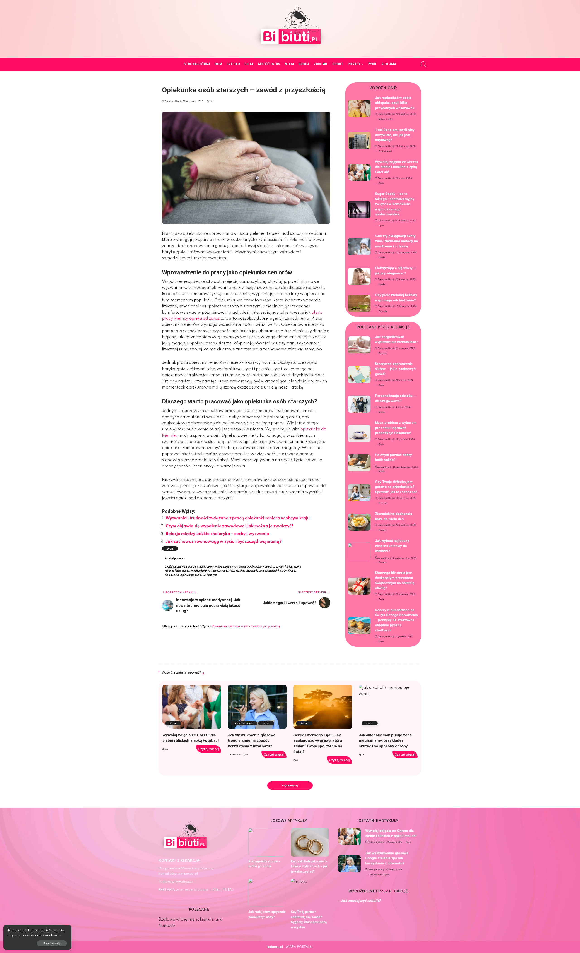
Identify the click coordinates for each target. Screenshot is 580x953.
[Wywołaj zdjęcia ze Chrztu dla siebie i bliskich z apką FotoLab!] (359, 172)
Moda (382, 412)
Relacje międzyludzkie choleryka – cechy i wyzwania (217, 534)
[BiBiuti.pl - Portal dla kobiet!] (290, 29)
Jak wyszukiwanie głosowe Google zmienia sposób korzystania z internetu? (252, 740)
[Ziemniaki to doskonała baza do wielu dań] (359, 522)
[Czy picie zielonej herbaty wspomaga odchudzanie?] (359, 303)
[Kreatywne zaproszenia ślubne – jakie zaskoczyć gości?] (359, 374)
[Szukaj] (424, 64)
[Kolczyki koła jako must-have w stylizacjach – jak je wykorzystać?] (310, 842)
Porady (383, 530)
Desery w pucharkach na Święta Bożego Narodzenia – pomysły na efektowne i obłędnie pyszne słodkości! (396, 620)
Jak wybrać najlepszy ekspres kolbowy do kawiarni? (392, 546)
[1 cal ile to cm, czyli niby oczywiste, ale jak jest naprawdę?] (359, 140)
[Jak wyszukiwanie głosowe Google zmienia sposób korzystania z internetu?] (257, 707)
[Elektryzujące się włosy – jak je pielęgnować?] (359, 276)
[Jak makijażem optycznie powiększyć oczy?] (267, 893)
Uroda (382, 257)
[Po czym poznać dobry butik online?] (359, 462)
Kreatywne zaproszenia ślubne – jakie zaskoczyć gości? (395, 369)
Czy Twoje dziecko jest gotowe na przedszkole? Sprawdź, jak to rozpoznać (396, 487)
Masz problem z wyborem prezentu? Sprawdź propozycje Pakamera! (395, 428)
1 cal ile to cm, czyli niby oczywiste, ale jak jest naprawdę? (395, 135)
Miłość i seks (385, 119)
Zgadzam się (52, 943)
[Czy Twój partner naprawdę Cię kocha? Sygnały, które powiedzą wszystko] (310, 893)
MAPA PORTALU (299, 947)
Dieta (381, 641)
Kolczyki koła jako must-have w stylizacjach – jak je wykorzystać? (309, 866)
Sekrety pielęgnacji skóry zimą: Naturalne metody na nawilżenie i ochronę (396, 241)
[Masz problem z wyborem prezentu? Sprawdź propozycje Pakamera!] (359, 433)
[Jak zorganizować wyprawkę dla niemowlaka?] (359, 344)
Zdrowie (383, 311)
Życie (210, 101)
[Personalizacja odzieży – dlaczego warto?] (359, 404)
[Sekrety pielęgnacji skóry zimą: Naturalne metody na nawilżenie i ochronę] (359, 246)
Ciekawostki (385, 151)
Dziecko (383, 353)
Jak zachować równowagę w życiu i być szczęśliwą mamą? (224, 542)
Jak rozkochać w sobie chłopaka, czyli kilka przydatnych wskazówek (394, 103)
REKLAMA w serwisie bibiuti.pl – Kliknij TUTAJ (196, 890)
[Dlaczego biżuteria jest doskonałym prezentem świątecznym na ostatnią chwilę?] (359, 586)
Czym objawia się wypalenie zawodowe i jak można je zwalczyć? (230, 526)
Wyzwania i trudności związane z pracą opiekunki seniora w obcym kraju (238, 518)
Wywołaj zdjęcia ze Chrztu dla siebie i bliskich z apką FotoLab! (396, 167)
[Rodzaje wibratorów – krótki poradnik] (267, 842)
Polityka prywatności (176, 881)
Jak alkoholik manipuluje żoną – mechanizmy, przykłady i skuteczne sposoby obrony (387, 740)
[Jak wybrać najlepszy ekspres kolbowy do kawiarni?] (359, 551)
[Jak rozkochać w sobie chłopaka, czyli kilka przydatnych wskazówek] (359, 108)
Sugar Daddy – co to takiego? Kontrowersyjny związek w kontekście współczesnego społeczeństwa (394, 204)
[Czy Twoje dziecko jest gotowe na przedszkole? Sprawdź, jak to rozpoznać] (359, 492)
